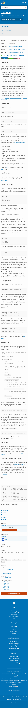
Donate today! (14, 676)
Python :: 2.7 (6, 583)
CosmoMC (16, 464)
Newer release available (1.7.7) (9, 530)
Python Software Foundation (19, 680)
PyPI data (4, 525)
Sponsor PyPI (14, 647)
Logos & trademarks (14, 631)
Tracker (4, 519)
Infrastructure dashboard (13, 628)
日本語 (17, 696)
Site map (14, 684)
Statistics (14, 630)
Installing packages (13, 611)
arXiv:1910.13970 (5, 180)
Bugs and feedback (14, 641)
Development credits (13, 648)
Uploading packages (13, 613)
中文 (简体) (19, 698)
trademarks (8, 680)
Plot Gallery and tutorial (10, 98)
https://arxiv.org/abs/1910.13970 (16, 52)
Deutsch (14, 698)
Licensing (5, 513)
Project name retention (13, 616)
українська (5, 698)
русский (9, 699)
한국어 (21, 699)
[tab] (14, 26)
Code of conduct (13, 660)
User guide (13, 614)
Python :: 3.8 (6, 589)
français (13, 696)
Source (4, 517)
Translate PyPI (13, 645)
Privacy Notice (13, 662)
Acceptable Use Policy (13, 664)
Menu (23, 2)
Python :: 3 (5, 585)
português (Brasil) (23, 696)
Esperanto (17, 699)
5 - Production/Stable (8, 569)
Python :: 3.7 (6, 588)
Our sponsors (14, 633)
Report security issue (14, 658)
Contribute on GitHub (13, 643)
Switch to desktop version (14, 690)
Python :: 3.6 (6, 586)
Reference (5, 515)
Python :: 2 (5, 582)
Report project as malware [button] (14, 593)
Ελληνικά (10, 698)
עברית (13, 699)
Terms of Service (13, 656)
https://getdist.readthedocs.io (15, 46)
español (9, 696)
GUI (7, 167)
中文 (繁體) (25, 698)
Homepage (5, 510)
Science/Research (7, 573)
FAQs (14, 618)
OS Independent (7, 577)
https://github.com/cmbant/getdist (17, 49)
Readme (5, 474)
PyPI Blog (13, 626)
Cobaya (23, 464)
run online (18, 98)
